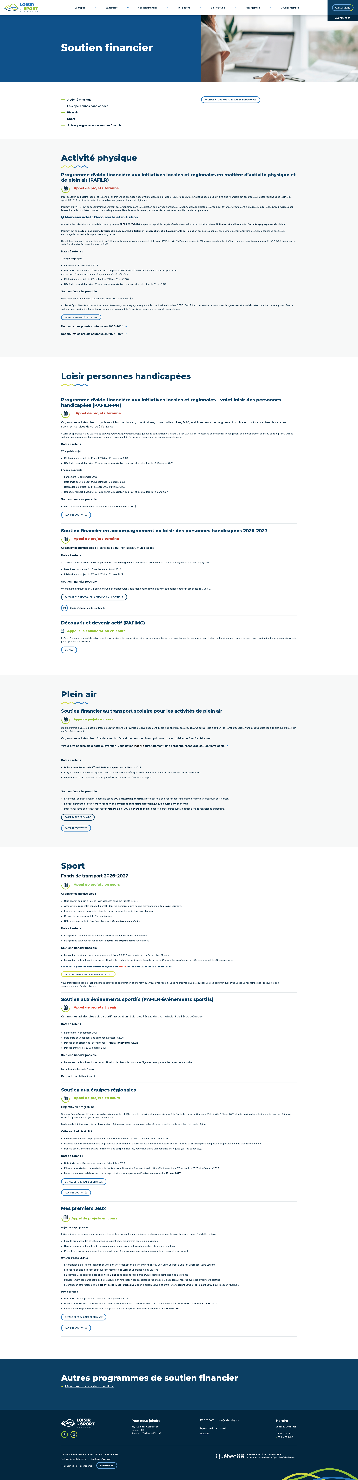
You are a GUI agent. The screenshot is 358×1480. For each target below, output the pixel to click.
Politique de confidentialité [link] (73, 1459)
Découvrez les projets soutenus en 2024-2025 (92, 334)
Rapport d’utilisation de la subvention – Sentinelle (94, 597)
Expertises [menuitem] (112, 7)
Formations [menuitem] (184, 7)
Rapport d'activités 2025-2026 (81, 317)
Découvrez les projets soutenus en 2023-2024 (92, 326)
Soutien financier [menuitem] (147, 7)
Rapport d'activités (76, 1193)
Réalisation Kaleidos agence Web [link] (76, 1466)
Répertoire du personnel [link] (213, 1428)
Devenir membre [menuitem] (290, 7)
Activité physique (79, 99)
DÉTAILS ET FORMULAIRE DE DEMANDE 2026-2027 (88, 974)
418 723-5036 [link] (342, 18)
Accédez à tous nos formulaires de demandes (230, 99)
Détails (69, 650)
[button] (343, 7)
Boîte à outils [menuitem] (218, 7)
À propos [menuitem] (80, 7)
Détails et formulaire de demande (84, 1182)
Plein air (72, 112)
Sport (71, 119)
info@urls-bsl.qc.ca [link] (229, 1420)
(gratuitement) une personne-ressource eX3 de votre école (143, 746)
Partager (105, 1465)
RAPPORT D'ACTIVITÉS (76, 515)
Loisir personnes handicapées (87, 106)
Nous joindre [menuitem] (253, 7)
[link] (19, 7)
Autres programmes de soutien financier (95, 125)
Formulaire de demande (78, 817)
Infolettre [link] (204, 1433)
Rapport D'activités (76, 828)
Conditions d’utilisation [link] (101, 1459)
